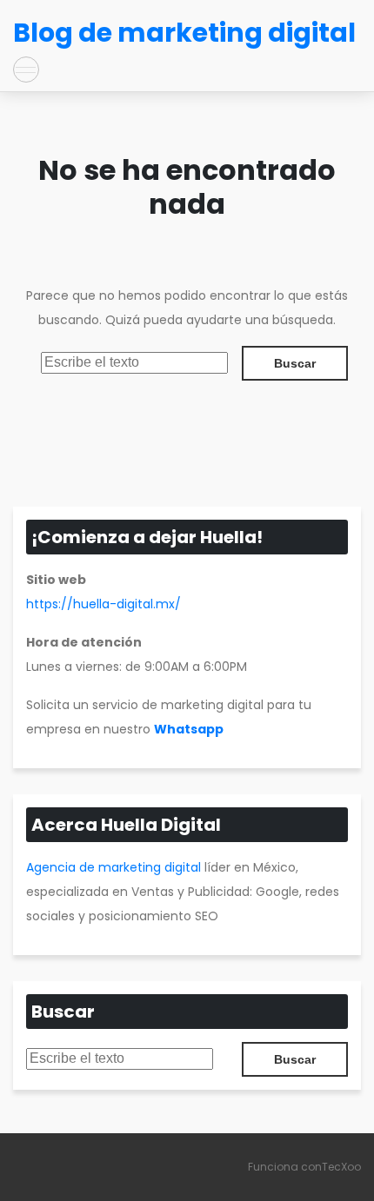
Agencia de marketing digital (113, 867)
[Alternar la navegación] (26, 69)
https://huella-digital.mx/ (103, 604)
